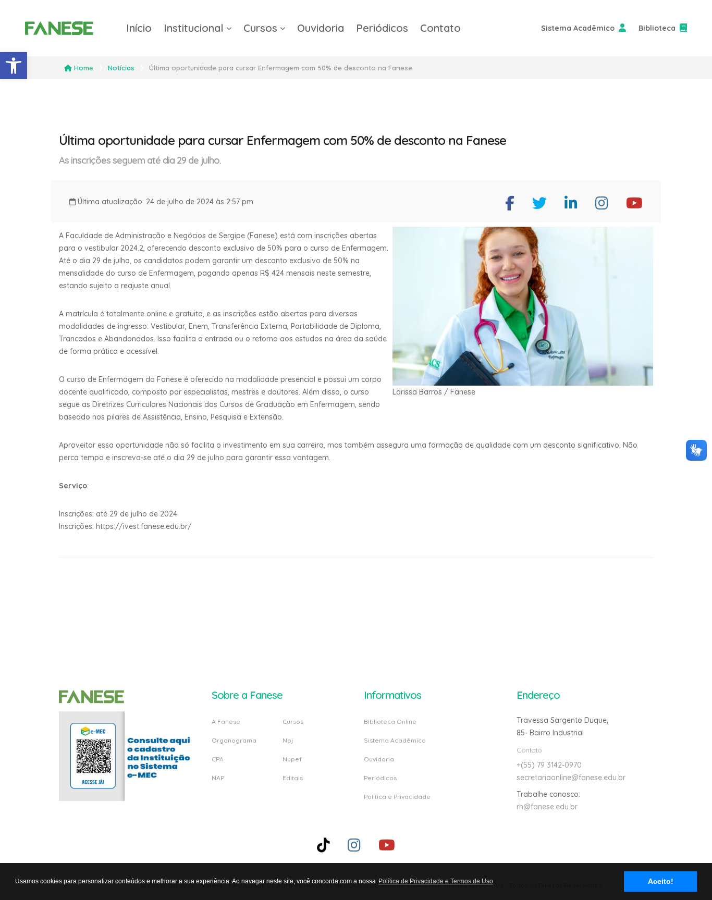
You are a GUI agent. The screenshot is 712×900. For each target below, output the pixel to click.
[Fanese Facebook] (509, 203)
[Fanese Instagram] (601, 203)
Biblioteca (657, 28)
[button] (13, 65)
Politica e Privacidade (397, 796)
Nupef (292, 759)
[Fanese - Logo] (69, 28)
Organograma (234, 740)
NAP (218, 777)
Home (83, 68)
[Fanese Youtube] (634, 203)
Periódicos (382, 27)
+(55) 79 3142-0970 (549, 765)
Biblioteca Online (390, 722)
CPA (218, 759)
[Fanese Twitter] (539, 203)
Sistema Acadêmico (578, 28)
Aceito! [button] (660, 881)
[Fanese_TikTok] (323, 845)
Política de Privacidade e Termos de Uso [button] (435, 881)
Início (139, 27)
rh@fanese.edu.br (547, 806)
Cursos (293, 722)
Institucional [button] (194, 27)
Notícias (121, 68)
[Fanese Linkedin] (571, 203)
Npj (288, 740)
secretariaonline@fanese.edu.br (571, 777)
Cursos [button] (260, 27)
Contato (440, 27)
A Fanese (226, 722)
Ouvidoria (320, 27)
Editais (293, 777)
